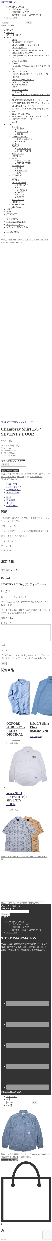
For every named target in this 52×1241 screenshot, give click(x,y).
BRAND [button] (10, 37)
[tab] (28, 497)
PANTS (15, 158)
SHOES (15, 180)
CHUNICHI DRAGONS (23, 53)
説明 (8, 497)
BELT (19, 187)
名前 (4, 645)
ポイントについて (20, 9)
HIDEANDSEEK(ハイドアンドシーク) (30, 74)
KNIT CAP (22, 170)
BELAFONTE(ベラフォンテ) (25, 45)
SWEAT (15, 146)
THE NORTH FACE (21, 114)
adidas (14, 40)
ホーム (4, 240)
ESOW (15, 63)
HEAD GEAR (18, 165)
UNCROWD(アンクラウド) (24, 119)
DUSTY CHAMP (19, 61)
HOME (9, 30)
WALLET (21, 195)
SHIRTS (15, 144)
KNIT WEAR (18, 153)
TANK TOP (22, 131)
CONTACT (11, 214)
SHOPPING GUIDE (15, 7)
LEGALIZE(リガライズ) (23, 79)
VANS (14, 122)
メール (5, 650)
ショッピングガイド (16, 222)
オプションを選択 (9, 1160)
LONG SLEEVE (24, 139)
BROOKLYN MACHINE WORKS (27, 50)
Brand (9, 503)
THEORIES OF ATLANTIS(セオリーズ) (30, 116)
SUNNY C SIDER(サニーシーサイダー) (30, 109)
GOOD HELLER (19, 71)
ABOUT (10, 32)
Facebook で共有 (14, 487)
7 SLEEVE (22, 141)
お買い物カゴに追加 (10, 471)
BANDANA (22, 185)
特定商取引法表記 (20, 12)
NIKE (14, 87)
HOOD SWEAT (24, 151)
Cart (9, 1105)
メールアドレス (9, 908)
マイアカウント (13, 219)
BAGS (15, 178)
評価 (4, 618)
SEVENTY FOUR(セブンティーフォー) (30, 103)
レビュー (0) (12, 505)
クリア (5, 464)
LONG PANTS (24, 161)
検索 (29, 23)
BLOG (9, 212)
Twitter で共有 (12, 484)
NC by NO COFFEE (21, 82)
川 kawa (15, 77)
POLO (20, 134)
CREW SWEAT (24, 148)
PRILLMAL (17, 92)
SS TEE (20, 129)
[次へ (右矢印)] (5, 1239)
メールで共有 (12, 492)
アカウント (11, 1096)
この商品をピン (13, 489)
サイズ (4, 460)
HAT (19, 173)
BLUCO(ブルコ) (19, 48)
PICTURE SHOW (20, 89)
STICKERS (22, 190)
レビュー (6, 623)
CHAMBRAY (36, 476)
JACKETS (16, 156)
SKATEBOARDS (19, 204)
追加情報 (10, 500)
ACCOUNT (11, 18)
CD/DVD (16, 202)
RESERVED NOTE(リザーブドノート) (30, 100)
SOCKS (20, 192)
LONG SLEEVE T (20, 136)
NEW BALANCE (20, 85)
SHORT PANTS (24, 163)
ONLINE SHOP (13, 35)
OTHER (20, 197)
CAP (19, 168)
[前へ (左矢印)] (2, 1239)
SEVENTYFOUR (9, 479)
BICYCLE (16, 207)
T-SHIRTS (16, 127)
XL (17, 570)
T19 (13, 111)
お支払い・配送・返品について (27, 15)
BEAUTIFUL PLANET (22, 42)
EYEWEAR (17, 175)
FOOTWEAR (18, 199)
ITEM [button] (9, 124)
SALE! (9, 209)
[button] (7, 25)
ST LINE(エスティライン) (24, 106)
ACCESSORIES (19, 182)
